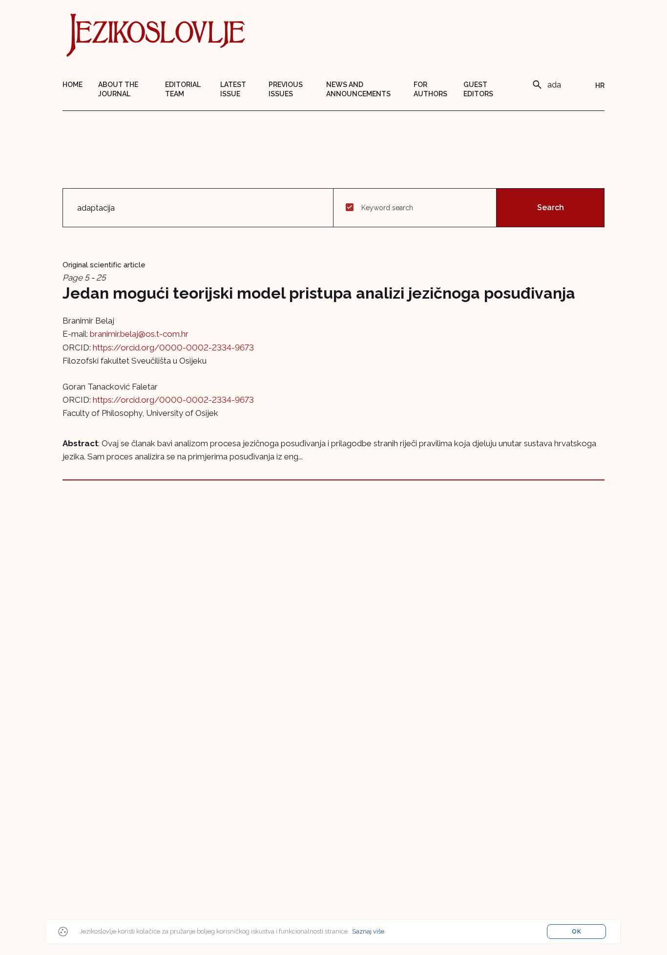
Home (73, 84)
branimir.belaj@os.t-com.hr (139, 334)
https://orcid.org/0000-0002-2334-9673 (173, 347)
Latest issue (233, 89)
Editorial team (183, 89)
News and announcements (358, 89)
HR (599, 85)
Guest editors (478, 89)
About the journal (118, 89)
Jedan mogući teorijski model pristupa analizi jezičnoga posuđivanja (319, 293)
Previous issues (286, 89)
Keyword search (387, 208)
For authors (430, 89)
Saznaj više (368, 931)
